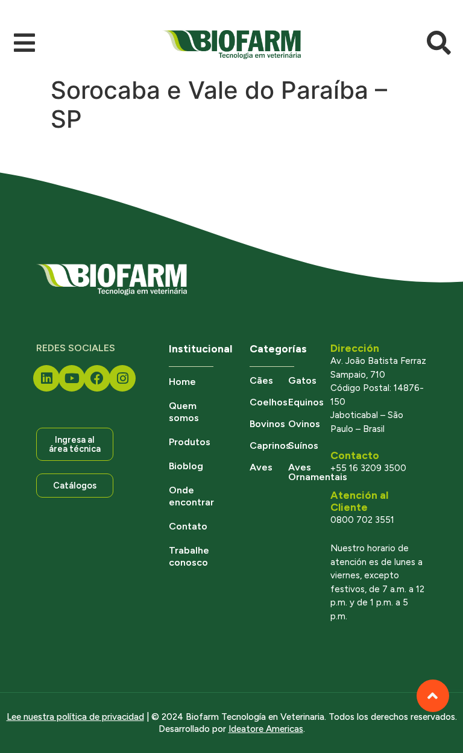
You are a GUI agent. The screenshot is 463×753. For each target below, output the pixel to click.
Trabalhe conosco (189, 556)
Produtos (189, 442)
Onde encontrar (191, 496)
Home (182, 381)
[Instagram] (122, 378)
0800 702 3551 (362, 519)
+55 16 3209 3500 (368, 468)
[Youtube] (71, 378)
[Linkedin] (46, 378)
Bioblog (186, 466)
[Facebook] (97, 378)
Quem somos (184, 411)
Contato (188, 526)
